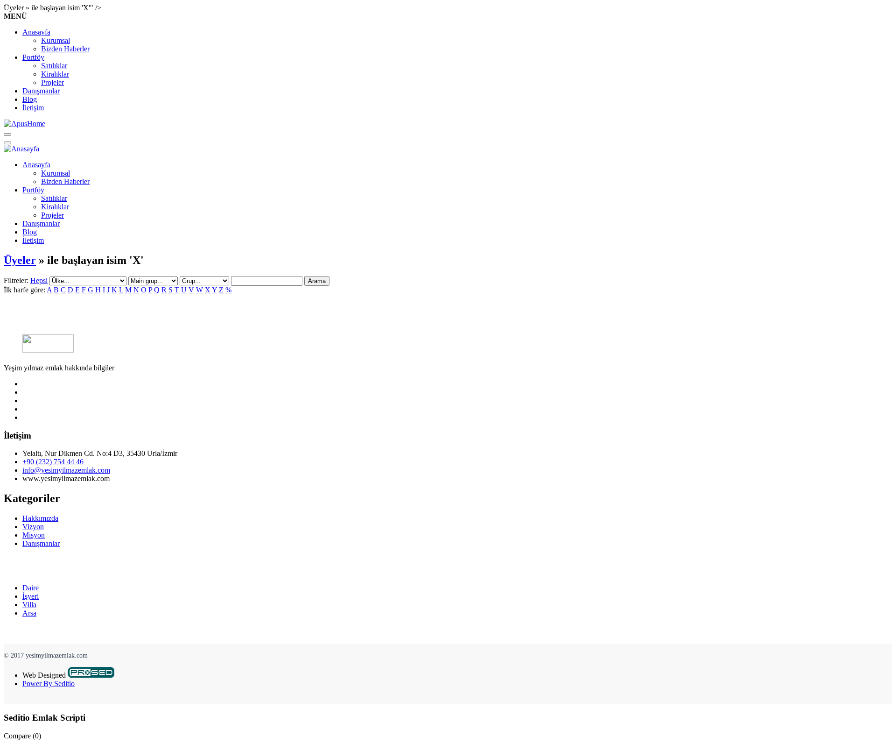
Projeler (52, 82)
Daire (30, 588)
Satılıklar (54, 66)
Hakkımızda (40, 518)
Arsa (29, 613)
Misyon (33, 535)
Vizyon (33, 527)
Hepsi (39, 280)
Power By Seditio (48, 683)
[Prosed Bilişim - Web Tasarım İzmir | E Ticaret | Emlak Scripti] (91, 675)
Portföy (33, 57)
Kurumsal (55, 40)
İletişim (33, 108)
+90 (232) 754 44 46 (53, 462)
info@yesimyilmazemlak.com (66, 470)
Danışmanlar (41, 91)
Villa (29, 605)
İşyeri (30, 596)
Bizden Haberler (65, 49)
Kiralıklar (55, 74)
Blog (29, 99)
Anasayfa (36, 32)
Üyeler (20, 260)
